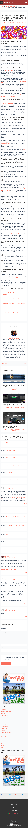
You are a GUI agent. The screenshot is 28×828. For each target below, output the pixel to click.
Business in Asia (4, 715)
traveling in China (9, 70)
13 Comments (7, 388)
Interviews (3, 724)
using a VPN (15, 51)
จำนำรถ (7, 443)
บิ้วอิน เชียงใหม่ (9, 472)
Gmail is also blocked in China (15, 233)
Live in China (4, 728)
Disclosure (5, 820)
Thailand (3, 739)
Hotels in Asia (4, 720)
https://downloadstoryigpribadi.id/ (9, 569)
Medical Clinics (4, 730)
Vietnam (3, 743)
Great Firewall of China (8, 103)
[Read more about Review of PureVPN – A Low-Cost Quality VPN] (14, 397)
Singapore (3, 734)
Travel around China (5, 741)
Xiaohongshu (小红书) (13, 277)
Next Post (24, 363)
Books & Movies (4, 713)
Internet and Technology (15, 388)
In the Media (14, 810)
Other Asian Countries (6, 732)
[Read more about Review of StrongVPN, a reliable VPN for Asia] (14, 378)
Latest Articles (14, 804)
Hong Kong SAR (4, 717)
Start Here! (14, 802)
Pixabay (14, 316)
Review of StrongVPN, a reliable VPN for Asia (13, 386)
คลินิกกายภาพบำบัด (10, 549)
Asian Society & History (6, 711)
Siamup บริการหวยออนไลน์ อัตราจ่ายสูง (14, 479)
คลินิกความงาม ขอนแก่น (11, 450)
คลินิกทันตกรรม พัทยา (10, 457)
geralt (11, 316)
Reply (25, 503)
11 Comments (6, 407)
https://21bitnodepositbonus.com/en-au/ (15, 465)
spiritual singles (9, 541)
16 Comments (5, 22)
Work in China (4, 747)
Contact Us (14, 807)
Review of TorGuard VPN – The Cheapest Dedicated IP (11, 427)
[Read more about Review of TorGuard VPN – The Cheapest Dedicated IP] (14, 418)
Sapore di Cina (8, 2)
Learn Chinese (4, 726)
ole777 (7, 534)
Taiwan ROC (4, 736)
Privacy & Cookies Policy (14, 820)
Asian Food (3, 709)
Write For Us (14, 808)
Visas (2, 745)
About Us (14, 806)
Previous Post (4, 363)
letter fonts (14, 596)
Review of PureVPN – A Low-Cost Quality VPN (12, 405)
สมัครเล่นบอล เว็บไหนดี (11, 509)
